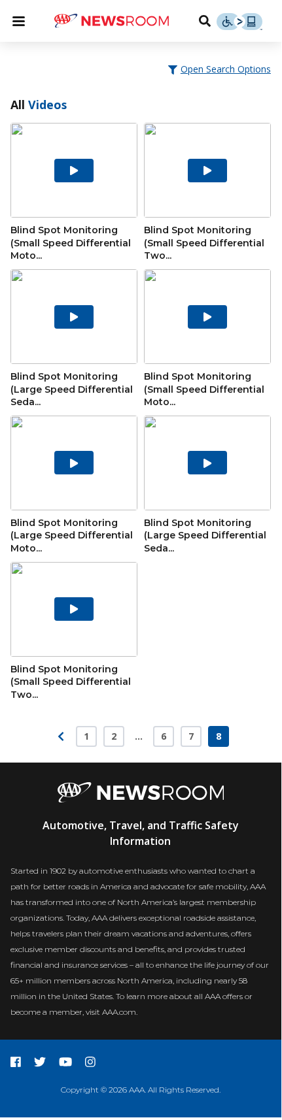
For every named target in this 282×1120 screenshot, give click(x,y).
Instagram (90, 1061)
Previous (60, 736)
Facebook (15, 1061)
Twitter (39, 1061)
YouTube (65, 1061)
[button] (220, 69)
